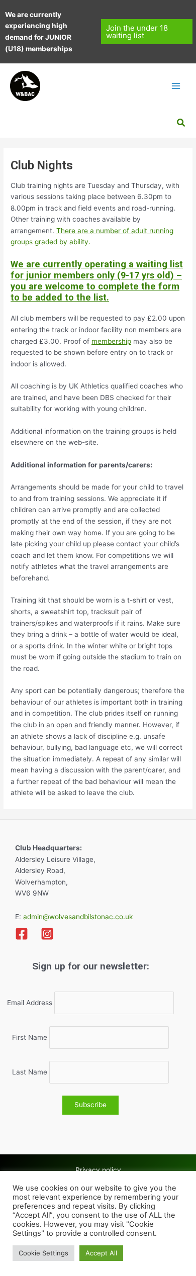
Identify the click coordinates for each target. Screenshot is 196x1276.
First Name (29, 1037)
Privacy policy (98, 1170)
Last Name (29, 1072)
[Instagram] (47, 933)
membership (111, 341)
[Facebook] (21, 933)
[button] (147, 31)
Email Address (29, 1003)
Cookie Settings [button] (43, 1253)
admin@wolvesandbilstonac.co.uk (77, 917)
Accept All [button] (101, 1253)
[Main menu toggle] (176, 85)
